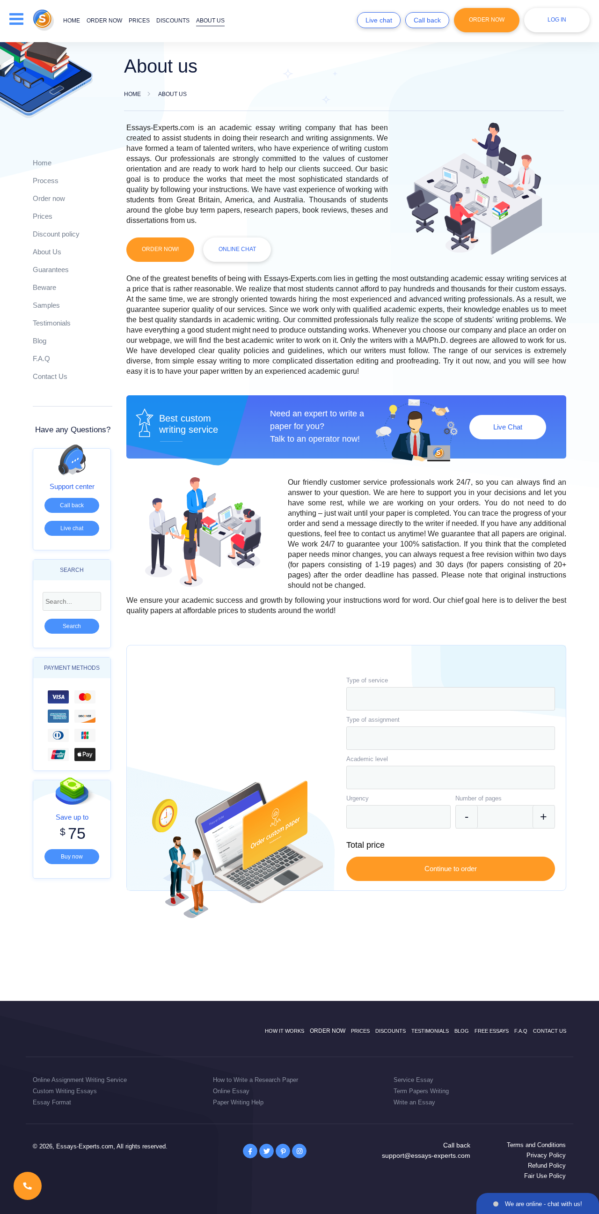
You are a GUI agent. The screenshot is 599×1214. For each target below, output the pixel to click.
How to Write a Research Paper (255, 1079)
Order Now (486, 19)
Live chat (378, 20)
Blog (39, 341)
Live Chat (507, 427)
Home (71, 20)
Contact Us (50, 376)
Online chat (237, 249)
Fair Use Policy (545, 1175)
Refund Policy (547, 1165)
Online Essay (231, 1091)
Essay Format (52, 1102)
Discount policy (56, 234)
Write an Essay (414, 1102)
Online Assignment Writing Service (80, 1079)
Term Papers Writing (421, 1091)
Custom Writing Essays (65, 1091)
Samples (46, 305)
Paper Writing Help (238, 1102)
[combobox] (450, 699)
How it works (284, 1031)
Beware (44, 287)
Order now (104, 20)
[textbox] (450, 699)
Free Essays (492, 1031)
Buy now (72, 856)
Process (45, 181)
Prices (139, 20)
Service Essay (413, 1079)
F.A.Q (41, 359)
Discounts (173, 20)
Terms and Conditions (536, 1144)
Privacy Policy (546, 1155)
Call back (427, 20)
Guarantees (51, 270)
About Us (47, 252)
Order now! (160, 249)
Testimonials (52, 323)
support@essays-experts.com (426, 1155)
